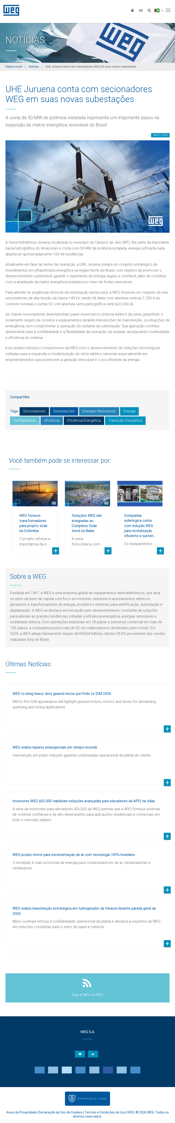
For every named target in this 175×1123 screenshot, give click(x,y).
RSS (131, 1112)
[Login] (132, 10)
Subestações (64, 411)
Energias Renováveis (99, 411)
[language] (158, 10)
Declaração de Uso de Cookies (60, 1112)
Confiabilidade (24, 420)
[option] (35, 513)
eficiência (51, 420)
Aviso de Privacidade (21, 1112)
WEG (9, 10)
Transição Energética (125, 420)
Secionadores (34, 411)
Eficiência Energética (84, 420)
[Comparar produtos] (140, 10)
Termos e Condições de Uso (105, 1112)
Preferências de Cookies (92, 1098)
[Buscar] (149, 10)
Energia (129, 411)
